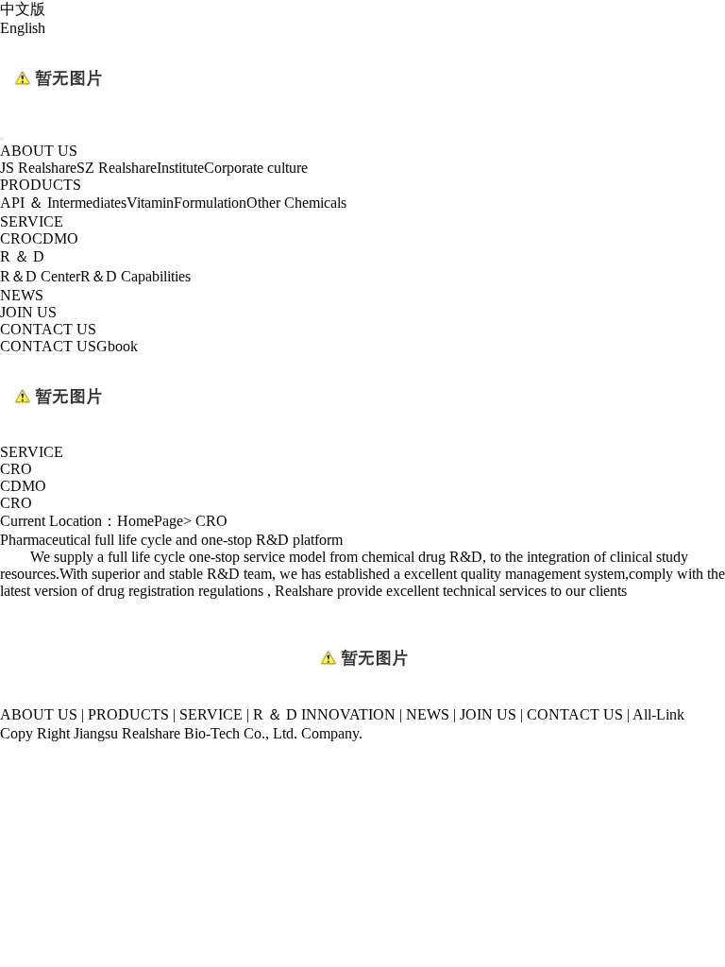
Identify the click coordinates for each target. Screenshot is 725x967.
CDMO (55, 238)
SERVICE (31, 221)
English (22, 28)
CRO (16, 238)
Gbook (117, 346)
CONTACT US (48, 329)
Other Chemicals (296, 203)
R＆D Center (40, 276)
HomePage (150, 521)
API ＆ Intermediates (63, 203)
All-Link (658, 714)
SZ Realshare (116, 168)
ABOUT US (38, 151)
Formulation (210, 203)
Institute (180, 168)
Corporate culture (256, 168)
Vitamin (150, 203)
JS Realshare (38, 168)
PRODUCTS (40, 185)
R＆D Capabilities (135, 276)
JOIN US (28, 312)
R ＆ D (22, 256)
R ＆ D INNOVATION (324, 714)
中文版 (22, 9)
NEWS (21, 295)
